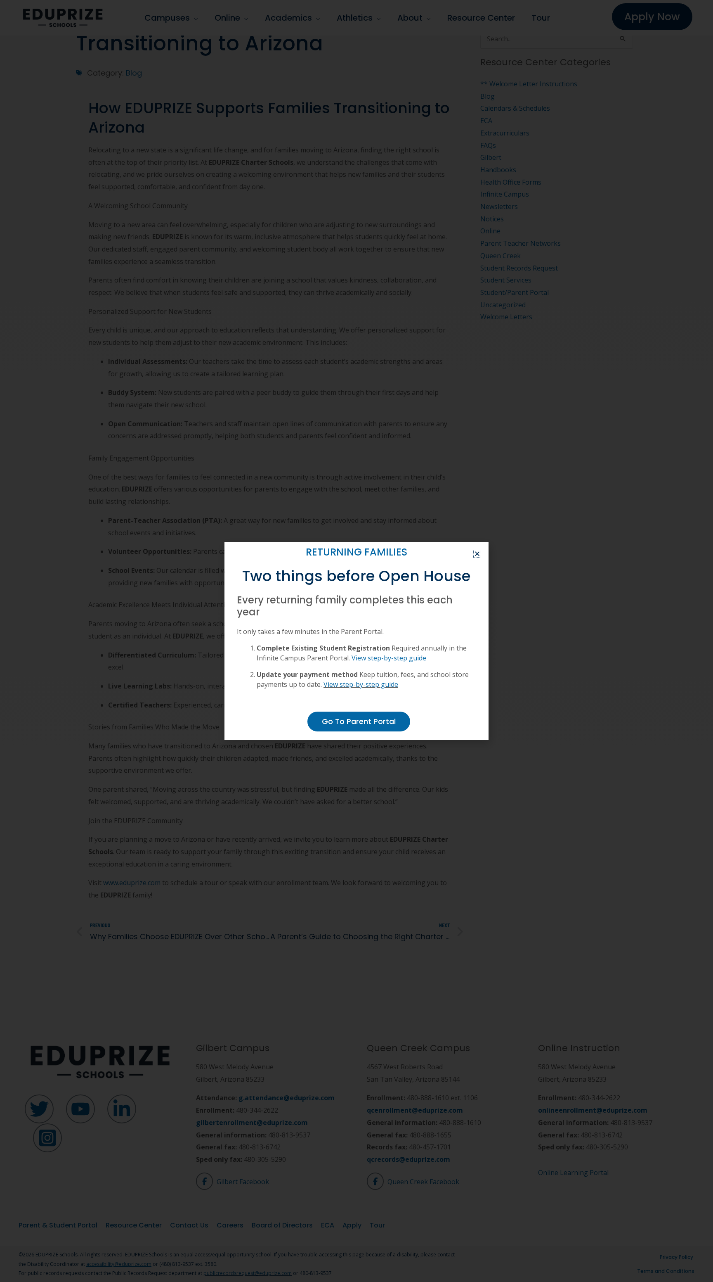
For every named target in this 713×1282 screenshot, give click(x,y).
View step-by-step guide (389, 657)
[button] (477, 554)
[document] (356, 641)
